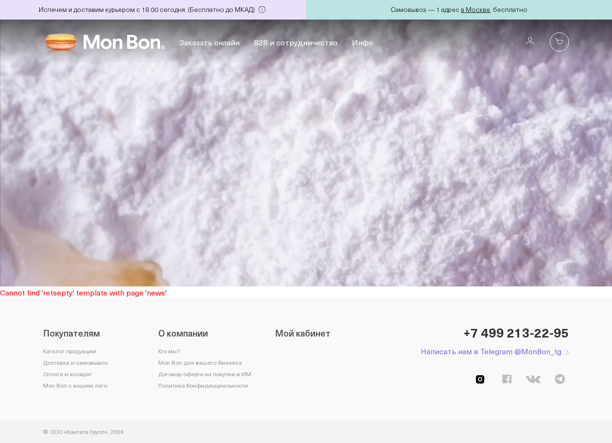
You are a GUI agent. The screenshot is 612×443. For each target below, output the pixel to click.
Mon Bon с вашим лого (75, 385)
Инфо (362, 42)
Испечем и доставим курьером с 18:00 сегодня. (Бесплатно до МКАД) (147, 9)
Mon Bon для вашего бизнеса (200, 362)
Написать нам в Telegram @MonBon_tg (491, 351)
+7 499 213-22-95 (516, 333)
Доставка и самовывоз (75, 362)
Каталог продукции (69, 351)
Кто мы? (169, 351)
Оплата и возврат (67, 373)
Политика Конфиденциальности (203, 385)
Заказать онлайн (209, 42)
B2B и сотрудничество (296, 42)
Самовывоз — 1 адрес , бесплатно (459, 9)
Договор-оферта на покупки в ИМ (204, 373)
